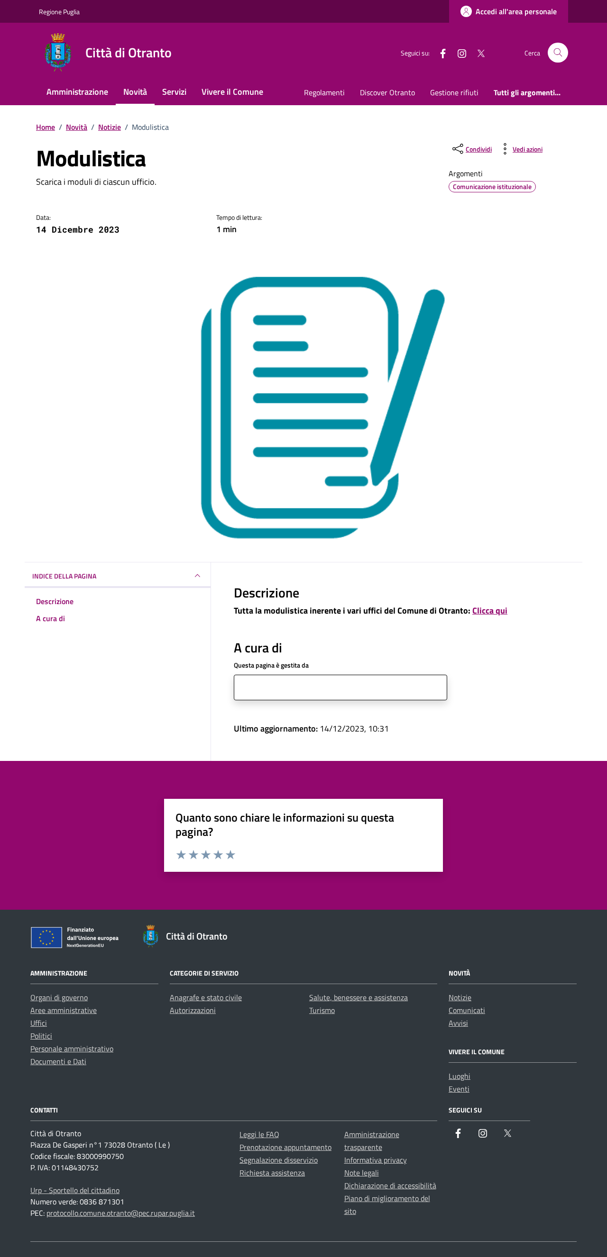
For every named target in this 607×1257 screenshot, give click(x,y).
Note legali (361, 1172)
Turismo (322, 1010)
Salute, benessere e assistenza (358, 997)
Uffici (38, 1023)
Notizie (460, 997)
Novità (135, 91)
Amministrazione (77, 91)
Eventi (459, 1088)
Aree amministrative (63, 1010)
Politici (41, 1035)
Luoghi (459, 1076)
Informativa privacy (375, 1160)
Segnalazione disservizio (278, 1160)
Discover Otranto (387, 92)
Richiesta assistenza (272, 1172)
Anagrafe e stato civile (206, 997)
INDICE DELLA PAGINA (64, 576)
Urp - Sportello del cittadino (75, 1190)
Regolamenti (324, 92)
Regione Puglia (59, 12)
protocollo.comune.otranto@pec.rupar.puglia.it (120, 1213)
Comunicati (467, 1010)
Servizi (174, 91)
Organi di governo (59, 997)
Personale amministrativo (71, 1048)
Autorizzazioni (193, 1010)
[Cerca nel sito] (558, 53)
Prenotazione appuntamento (285, 1147)
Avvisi (458, 1023)
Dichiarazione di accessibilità (390, 1185)
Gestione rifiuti (454, 92)
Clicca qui (489, 610)
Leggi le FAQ (259, 1134)
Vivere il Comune (232, 91)
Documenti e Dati (58, 1061)
